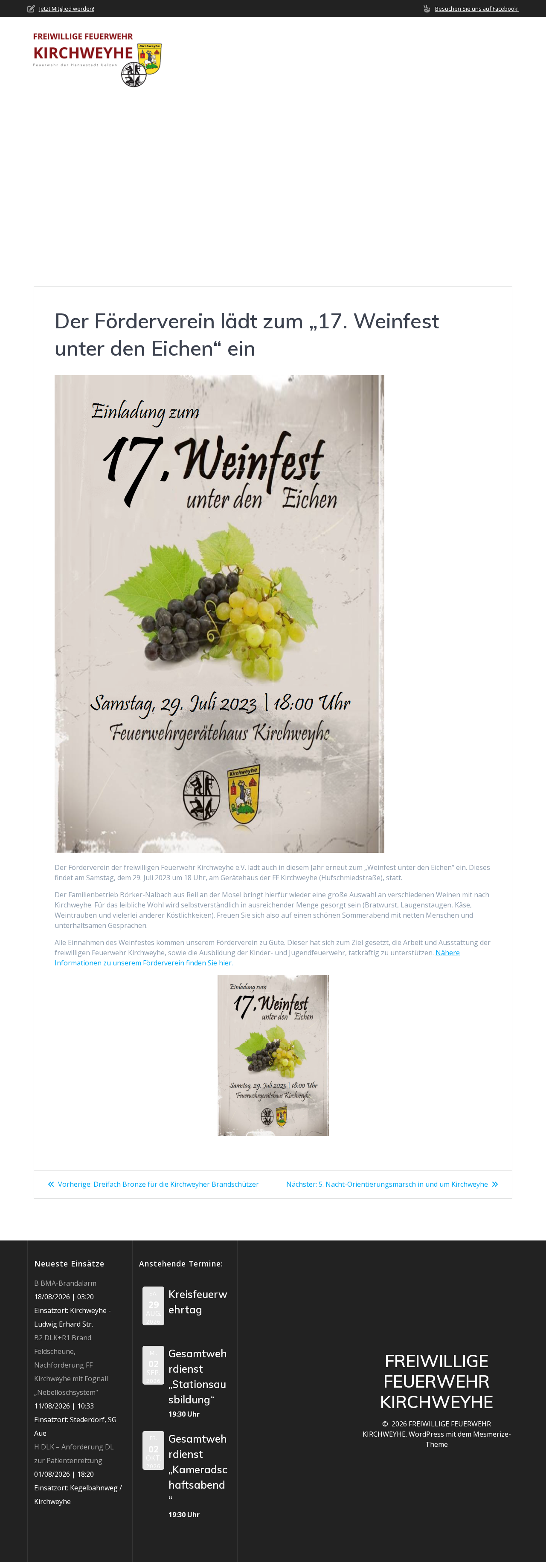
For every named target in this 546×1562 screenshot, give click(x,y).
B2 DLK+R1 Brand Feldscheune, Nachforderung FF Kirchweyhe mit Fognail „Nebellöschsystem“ (71, 1365)
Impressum (196, 66)
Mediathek (420, 45)
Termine (374, 45)
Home (186, 45)
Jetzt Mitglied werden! (66, 8)
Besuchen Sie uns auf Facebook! (477, 8)
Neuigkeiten (282, 45)
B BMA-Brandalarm (65, 1283)
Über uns (224, 45)
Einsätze (332, 45)
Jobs (466, 45)
